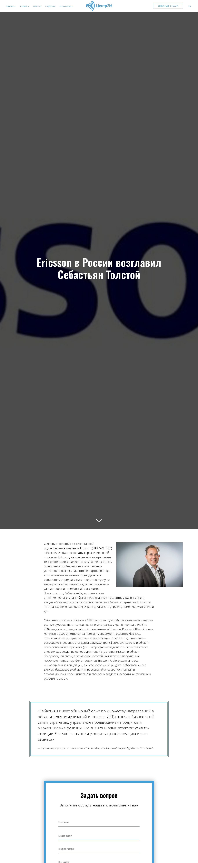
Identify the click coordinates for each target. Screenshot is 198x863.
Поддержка (50, 6)
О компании (65, 6)
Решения (9, 6)
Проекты (23, 6)
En (190, 6)
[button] (168, 6)
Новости (37, 6)
